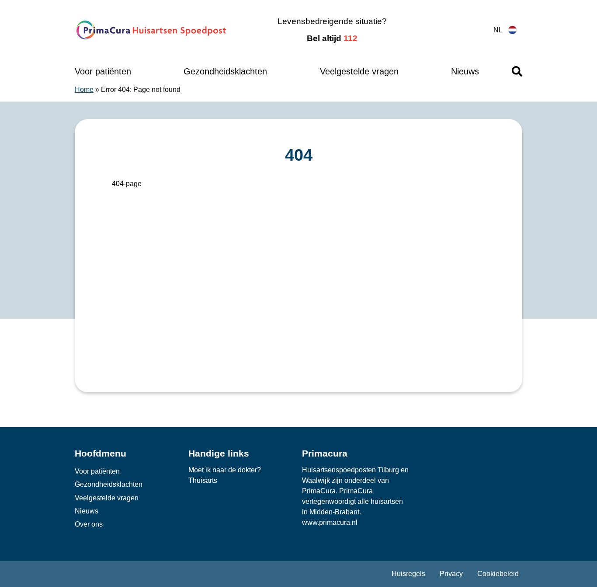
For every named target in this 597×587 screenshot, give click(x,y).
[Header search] (517, 71)
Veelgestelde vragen (359, 71)
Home (84, 89)
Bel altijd (332, 38)
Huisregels (408, 573)
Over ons (89, 524)
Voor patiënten (103, 71)
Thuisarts (202, 480)
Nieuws (465, 71)
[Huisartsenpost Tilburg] (152, 30)
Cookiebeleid (498, 573)
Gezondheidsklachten (225, 71)
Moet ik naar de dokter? (224, 470)
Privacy (451, 573)
